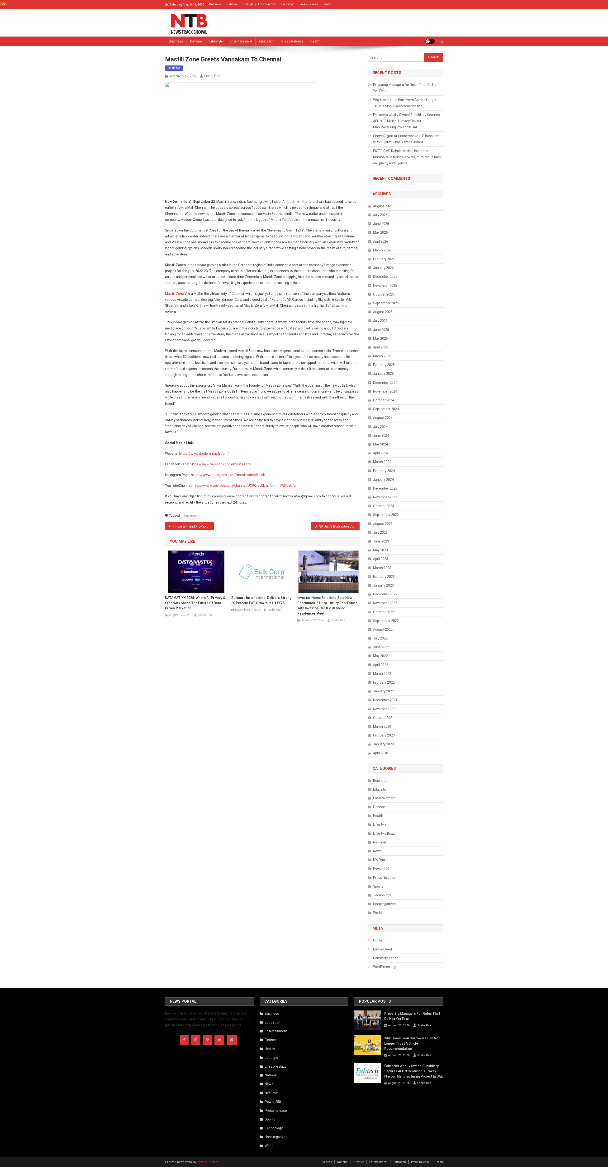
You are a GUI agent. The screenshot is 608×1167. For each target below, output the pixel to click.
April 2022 (380, 665)
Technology (382, 895)
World (377, 913)
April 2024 (380, 453)
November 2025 (385, 285)
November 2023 (385, 497)
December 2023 (385, 488)
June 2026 (381, 224)
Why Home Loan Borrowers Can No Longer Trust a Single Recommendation (405, 103)
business (190, 515)
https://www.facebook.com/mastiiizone (220, 464)
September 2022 (386, 621)
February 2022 (384, 682)
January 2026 (383, 268)
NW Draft (380, 860)
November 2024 (385, 391)
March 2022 (382, 674)
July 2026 (380, 215)
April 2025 (380, 347)
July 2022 (380, 638)
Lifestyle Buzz (384, 833)
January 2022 (383, 691)
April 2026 (380, 241)
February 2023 (384, 577)
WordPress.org (384, 967)
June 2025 (381, 330)
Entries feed (382, 949)
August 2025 (383, 312)
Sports (378, 886)
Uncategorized (384, 904)
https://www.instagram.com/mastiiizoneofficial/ (228, 475)
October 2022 (383, 612)
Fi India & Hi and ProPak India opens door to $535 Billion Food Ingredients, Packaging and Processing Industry (193, 526)
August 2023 (383, 524)
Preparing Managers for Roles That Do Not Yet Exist (405, 88)
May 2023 (380, 550)
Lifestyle (247, 4)
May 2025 (380, 338)
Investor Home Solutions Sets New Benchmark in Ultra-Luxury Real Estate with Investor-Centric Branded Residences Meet (327, 605)
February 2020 (384, 735)
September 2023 (386, 515)
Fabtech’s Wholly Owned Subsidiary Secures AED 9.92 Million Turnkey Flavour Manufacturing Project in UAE (406, 121)
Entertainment (267, 4)
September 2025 (386, 303)
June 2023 (381, 541)
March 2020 (382, 726)
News (377, 851)
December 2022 (385, 594)
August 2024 (383, 418)
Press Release (308, 4)
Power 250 (381, 869)
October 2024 (383, 400)
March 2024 (382, 462)
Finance (379, 807)
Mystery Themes (208, 1162)
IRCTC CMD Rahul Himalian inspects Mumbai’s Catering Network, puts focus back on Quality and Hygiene (407, 157)
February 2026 (384, 259)
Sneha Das (212, 76)
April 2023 (380, 559)
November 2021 (385, 709)
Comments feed (385, 958)
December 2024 (385, 382)
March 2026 (382, 250)
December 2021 (385, 700)
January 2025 (383, 373)
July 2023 (380, 532)
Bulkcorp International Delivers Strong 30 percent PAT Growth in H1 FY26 (261, 600)
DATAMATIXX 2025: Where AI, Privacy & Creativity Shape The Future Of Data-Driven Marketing (195, 603)
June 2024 (381, 435)
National (232, 4)
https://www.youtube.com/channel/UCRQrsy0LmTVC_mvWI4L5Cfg (244, 485)
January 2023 (383, 585)
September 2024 (386, 409)
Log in (377, 940)
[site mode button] (430, 41)
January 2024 (383, 480)
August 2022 (383, 629)
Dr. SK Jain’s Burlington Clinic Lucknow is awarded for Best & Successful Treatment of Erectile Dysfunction (337, 526)
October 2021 (383, 718)
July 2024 (380, 427)
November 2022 (385, 603)
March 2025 (382, 356)
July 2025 (380, 321)
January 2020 (383, 744)
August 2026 (383, 206)
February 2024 (384, 471)
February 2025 (384, 365)
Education (287, 4)
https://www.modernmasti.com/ (204, 453)
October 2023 (383, 506)
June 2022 (381, 647)
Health (327, 4)
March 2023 (382, 568)
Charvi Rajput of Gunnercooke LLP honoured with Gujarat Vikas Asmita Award (406, 139)
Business (215, 4)
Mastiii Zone (174, 294)
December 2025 (385, 276)
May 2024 (380, 444)
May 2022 (380, 656)
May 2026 (380, 232)
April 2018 (380, 753)
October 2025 (383, 294)
